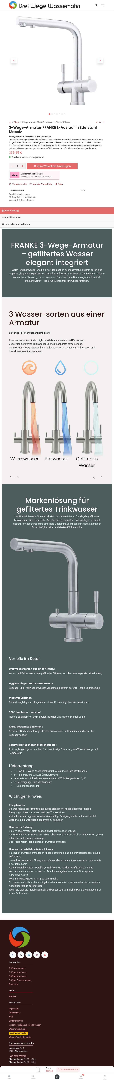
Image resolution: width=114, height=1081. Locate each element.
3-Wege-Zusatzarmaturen (20, 980)
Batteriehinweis (16, 1021)
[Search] (33, 1076)
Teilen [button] (61, 184)
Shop (16, 122)
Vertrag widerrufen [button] (18, 1033)
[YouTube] (44, 954)
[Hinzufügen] (22, 166)
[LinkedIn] (28, 954)
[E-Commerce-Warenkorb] (96, 5)
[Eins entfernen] (12, 166)
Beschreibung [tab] (11, 210)
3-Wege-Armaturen (17, 972)
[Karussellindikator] (12, 477)
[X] (21, 954)
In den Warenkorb (69, 1069)
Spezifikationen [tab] (12, 217)
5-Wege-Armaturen (17, 976)
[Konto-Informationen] (105, 1076)
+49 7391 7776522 (18, 1056)
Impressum (14, 1009)
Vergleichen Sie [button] (19, 184)
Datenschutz (14, 1013)
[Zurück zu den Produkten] (100, 122)
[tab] (57, 224)
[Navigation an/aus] (102, 5)
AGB (11, 1017)
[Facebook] (12, 954)
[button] (14, 60)
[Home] (9, 1076)
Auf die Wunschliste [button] (42, 184)
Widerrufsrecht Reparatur (20, 1037)
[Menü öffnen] (57, 1077)
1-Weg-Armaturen (17, 968)
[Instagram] (36, 954)
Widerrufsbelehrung (18, 1029)
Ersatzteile (13, 984)
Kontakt (12, 996)
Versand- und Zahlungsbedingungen (25, 1025)
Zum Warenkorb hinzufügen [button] (54, 166)
